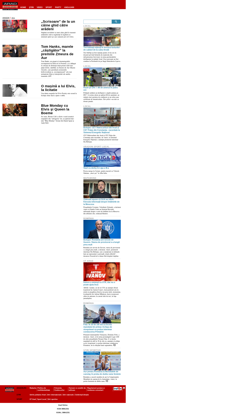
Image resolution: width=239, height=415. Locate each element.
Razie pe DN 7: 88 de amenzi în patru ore (100, 89)
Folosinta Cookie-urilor (59, 389)
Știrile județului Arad (38, 395)
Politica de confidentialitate (44, 389)
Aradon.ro (21, 388)
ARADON (5, 18)
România (88, 218)
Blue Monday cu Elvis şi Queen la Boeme (55, 109)
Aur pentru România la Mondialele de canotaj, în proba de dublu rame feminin (102, 372)
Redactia (33, 388)
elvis (13, 18)
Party (58, 7)
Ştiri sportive (92, 350)
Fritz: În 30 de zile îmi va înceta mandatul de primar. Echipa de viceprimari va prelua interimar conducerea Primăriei (97, 328)
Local (87, 26)
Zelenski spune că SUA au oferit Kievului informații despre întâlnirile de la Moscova (101, 201)
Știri (19, 395)
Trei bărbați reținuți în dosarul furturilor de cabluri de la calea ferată (101, 48)
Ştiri (31, 7)
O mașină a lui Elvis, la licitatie (58, 88)
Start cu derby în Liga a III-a (96, 168)
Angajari (69, 7)
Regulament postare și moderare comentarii (96, 389)
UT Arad (88, 261)
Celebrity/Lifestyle (82, 395)
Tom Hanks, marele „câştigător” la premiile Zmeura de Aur (57, 52)
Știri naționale (68, 395)
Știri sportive (53, 399)
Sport (49, 7)
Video (40, 7)
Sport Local (41, 399)
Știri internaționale (54, 395)
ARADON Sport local (96, 147)
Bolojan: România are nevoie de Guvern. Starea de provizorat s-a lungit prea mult (101, 242)
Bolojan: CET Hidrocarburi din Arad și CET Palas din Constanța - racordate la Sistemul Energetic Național (101, 130)
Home (23, 7)
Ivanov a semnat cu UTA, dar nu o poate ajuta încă (99, 283)
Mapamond (89, 178)
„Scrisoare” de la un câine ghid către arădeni (58, 25)
